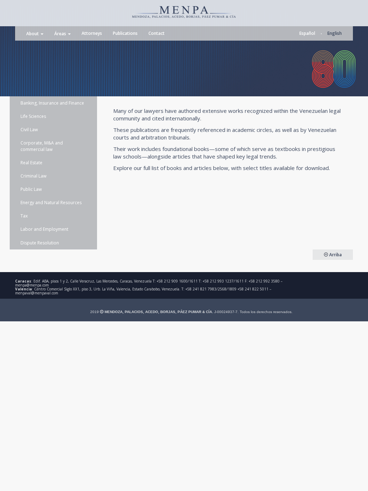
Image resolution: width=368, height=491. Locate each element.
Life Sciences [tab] (33, 116)
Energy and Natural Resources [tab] (51, 202)
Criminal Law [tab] (33, 176)
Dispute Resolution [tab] (39, 243)
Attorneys (92, 33)
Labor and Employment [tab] (44, 229)
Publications (125, 33)
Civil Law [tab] (29, 130)
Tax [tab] (24, 216)
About (33, 34)
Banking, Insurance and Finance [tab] (52, 103)
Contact (156, 33)
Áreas (60, 34)
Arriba (335, 255)
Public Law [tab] (31, 189)
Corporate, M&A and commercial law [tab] (41, 146)
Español (307, 33)
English (334, 33)
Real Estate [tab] (31, 163)
